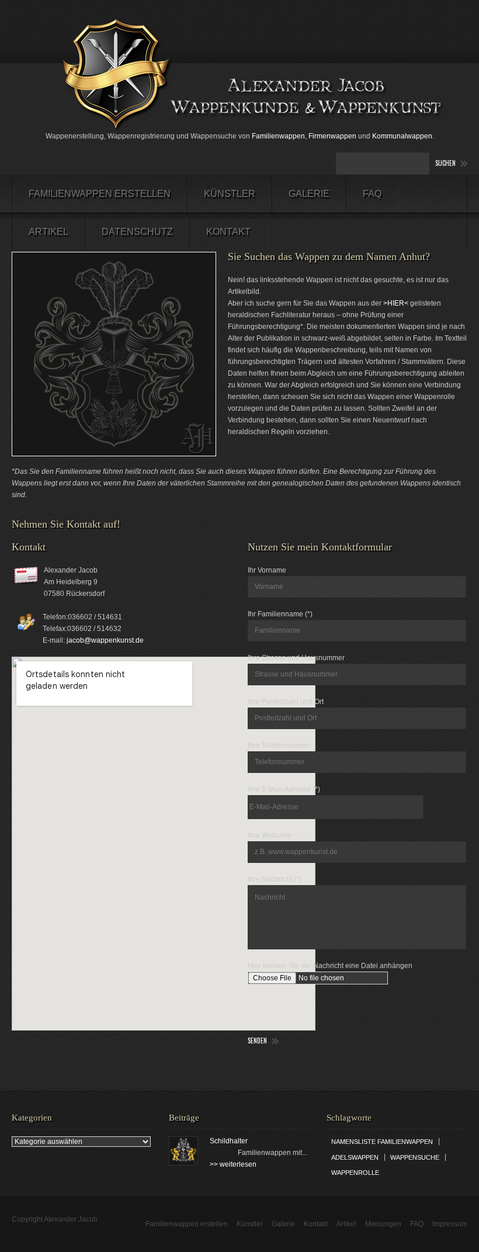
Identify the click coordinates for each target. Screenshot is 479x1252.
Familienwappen (278, 136)
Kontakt (228, 232)
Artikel (48, 232)
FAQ (372, 194)
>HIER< (395, 303)
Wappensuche (414, 1157)
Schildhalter (229, 1141)
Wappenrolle (355, 1172)
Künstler (229, 194)
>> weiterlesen (233, 1164)
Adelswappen (355, 1157)
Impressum (449, 1224)
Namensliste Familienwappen (382, 1141)
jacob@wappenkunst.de (105, 640)
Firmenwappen (332, 136)
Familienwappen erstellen (100, 194)
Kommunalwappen (402, 136)
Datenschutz (137, 232)
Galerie (309, 194)
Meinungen (383, 1224)
